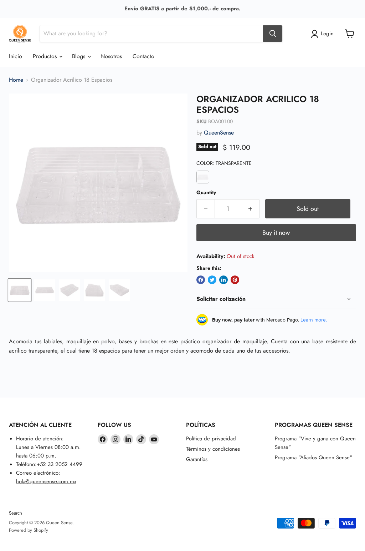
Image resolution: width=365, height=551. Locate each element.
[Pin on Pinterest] (235, 280)
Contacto (143, 56)
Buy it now (276, 232)
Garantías (196, 459)
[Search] (272, 33)
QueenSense (219, 132)
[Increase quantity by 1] (250, 209)
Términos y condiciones (213, 449)
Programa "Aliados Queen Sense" (313, 457)
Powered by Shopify (28, 530)
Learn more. (313, 319)
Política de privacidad (211, 439)
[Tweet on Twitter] (212, 280)
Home (16, 80)
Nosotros (111, 56)
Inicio (15, 56)
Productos (45, 56)
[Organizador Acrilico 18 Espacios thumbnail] (19, 290)
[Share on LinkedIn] (223, 280)
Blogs (79, 56)
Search (15, 513)
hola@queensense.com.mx (46, 481)
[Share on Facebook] (200, 280)
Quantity (206, 192)
